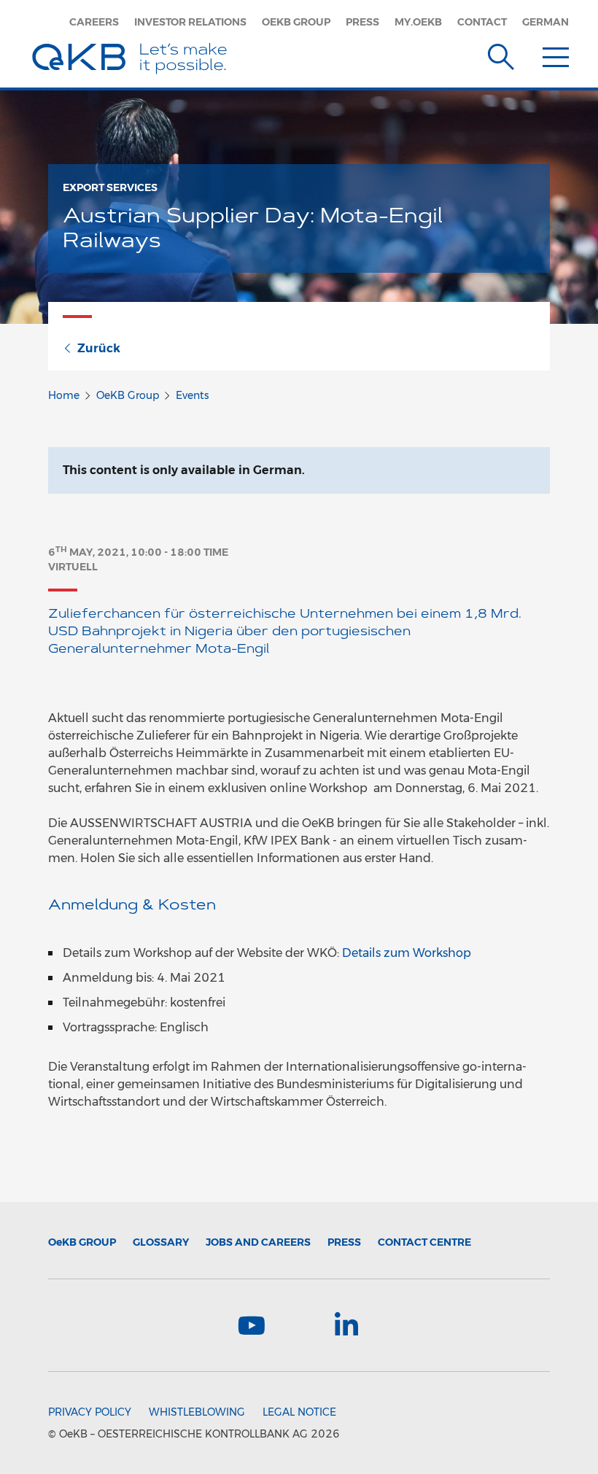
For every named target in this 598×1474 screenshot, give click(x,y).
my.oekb (418, 21)
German (545, 21)
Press (362, 21)
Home (63, 395)
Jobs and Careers (258, 1242)
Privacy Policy (89, 1412)
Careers (94, 21)
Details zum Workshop (406, 953)
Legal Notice (299, 1412)
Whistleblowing (197, 1412)
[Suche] (501, 54)
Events (192, 395)
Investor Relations (190, 21)
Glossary (161, 1242)
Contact (482, 21)
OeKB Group (296, 21)
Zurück (98, 348)
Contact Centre (424, 1242)
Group (82, 1242)
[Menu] (556, 54)
